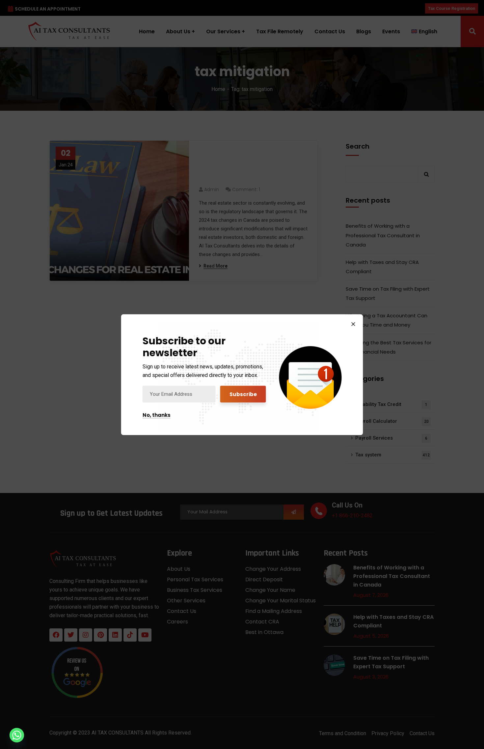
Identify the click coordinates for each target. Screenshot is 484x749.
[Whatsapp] (17, 735)
